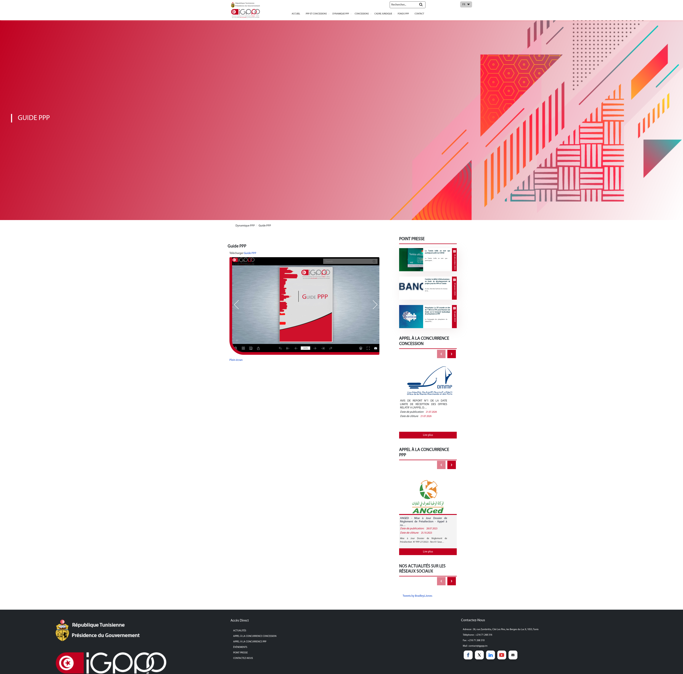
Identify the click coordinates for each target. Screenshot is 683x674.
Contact (419, 14)
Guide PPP (250, 253)
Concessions (362, 14)
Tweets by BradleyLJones (417, 596)
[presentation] (441, 354)
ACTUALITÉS (239, 630)
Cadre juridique (383, 14)
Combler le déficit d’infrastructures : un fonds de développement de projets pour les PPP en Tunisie (437, 281)
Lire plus (428, 435)
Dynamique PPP (340, 14)
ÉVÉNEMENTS (240, 647)
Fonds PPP (403, 14)
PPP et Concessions (316, 14)
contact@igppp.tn (478, 646)
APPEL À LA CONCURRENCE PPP (249, 641)
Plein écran (236, 360)
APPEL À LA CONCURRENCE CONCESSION (254, 636)
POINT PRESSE (240, 652)
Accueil (296, 14)
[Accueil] (245, 10)
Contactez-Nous (243, 658)
